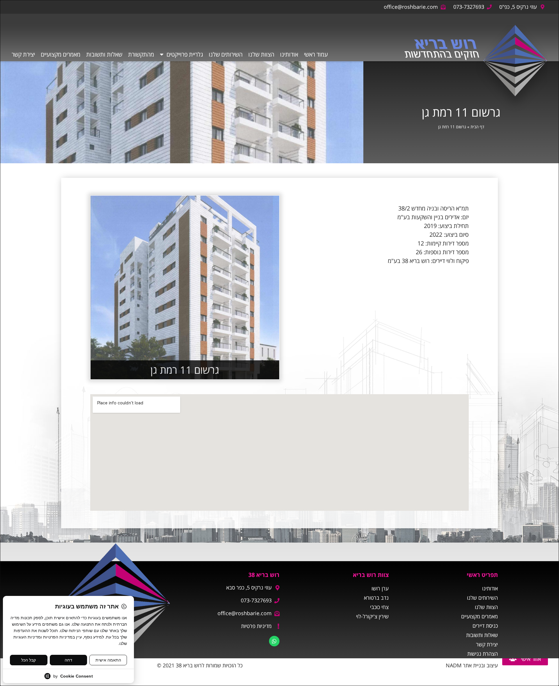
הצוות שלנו (261, 54)
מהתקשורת (141, 54)
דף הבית (477, 126)
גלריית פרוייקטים (185, 54)
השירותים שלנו (226, 54)
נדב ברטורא (376, 597)
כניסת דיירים (485, 625)
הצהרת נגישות (482, 653)
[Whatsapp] (274, 641)
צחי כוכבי (379, 606)
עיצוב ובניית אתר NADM (472, 665)
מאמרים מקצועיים (60, 54)
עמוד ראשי (316, 54)
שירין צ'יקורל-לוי (372, 616)
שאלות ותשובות (104, 54)
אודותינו (289, 54)
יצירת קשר (23, 54)
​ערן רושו (380, 588)
